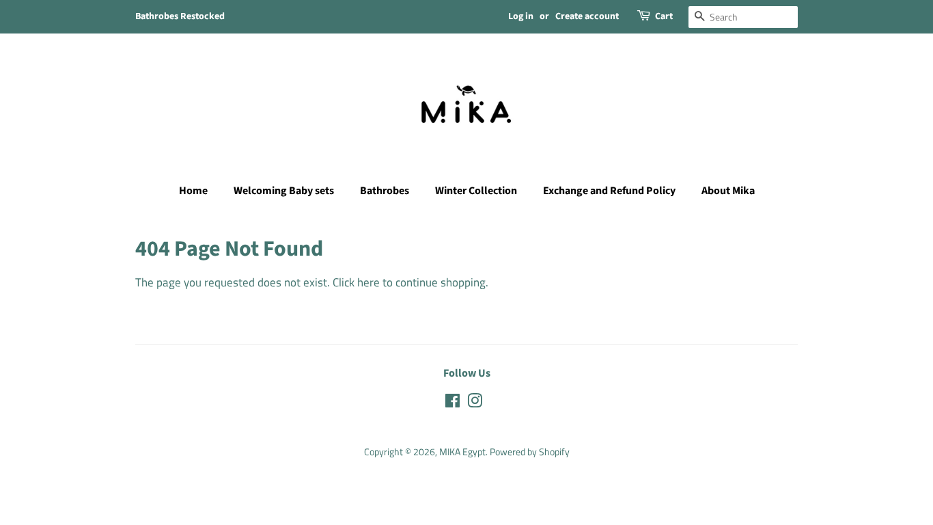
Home (193, 190)
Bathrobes (384, 190)
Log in (520, 16)
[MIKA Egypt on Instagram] (474, 403)
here (368, 282)
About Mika (728, 190)
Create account (587, 16)
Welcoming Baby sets (284, 190)
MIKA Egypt (462, 451)
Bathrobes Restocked (180, 16)
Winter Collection (476, 190)
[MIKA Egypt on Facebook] (452, 403)
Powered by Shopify (530, 451)
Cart (664, 16)
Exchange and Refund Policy (609, 190)
